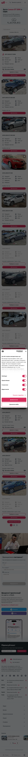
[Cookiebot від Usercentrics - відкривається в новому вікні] (17, 351)
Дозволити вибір (14, 404)
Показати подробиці (18, 395)
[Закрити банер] (25, 351)
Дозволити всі (14, 399)
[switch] (24, 380)
